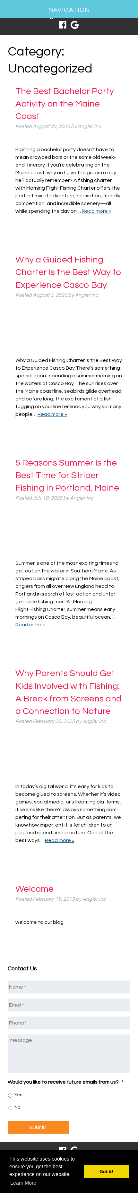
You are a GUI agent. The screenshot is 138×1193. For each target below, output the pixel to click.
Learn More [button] (23, 1183)
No (17, 1107)
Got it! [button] (106, 1171)
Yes (18, 1095)
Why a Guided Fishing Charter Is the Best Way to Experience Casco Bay (68, 272)
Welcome (34, 889)
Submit (38, 1127)
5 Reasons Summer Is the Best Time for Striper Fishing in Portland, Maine (67, 475)
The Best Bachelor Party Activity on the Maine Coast (64, 104)
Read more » (96, 211)
